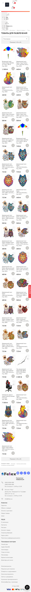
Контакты (4, 525)
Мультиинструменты (7, 574)
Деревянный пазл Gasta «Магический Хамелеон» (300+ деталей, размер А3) (22, 294)
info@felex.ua (8, 499)
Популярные (15, 39)
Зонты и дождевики (7, 577)
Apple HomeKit (5, 547)
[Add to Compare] (13, 51)
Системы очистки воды (21, 463)
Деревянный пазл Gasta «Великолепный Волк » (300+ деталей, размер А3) (8, 217)
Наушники (13, 463)
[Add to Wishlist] (13, 48)
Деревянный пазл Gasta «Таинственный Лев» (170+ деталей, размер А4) (22, 269)
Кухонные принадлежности (9, 579)
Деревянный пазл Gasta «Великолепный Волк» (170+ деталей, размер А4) (8, 269)
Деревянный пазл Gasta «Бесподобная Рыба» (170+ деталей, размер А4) (22, 243)
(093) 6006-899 (9, 482)
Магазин (3, 527)
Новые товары (5, 513)
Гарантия (4, 505)
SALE (2, 516)
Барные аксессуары (7, 557)
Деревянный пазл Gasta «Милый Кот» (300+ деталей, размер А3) (8, 166)
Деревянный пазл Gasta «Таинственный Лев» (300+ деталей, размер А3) (8, 192)
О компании (4, 522)
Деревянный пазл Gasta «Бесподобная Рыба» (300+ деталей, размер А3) (8, 371)
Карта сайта (4, 535)
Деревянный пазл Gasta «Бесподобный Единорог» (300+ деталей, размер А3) (7, 141)
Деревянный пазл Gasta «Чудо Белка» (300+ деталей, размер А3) (8, 346)
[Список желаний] (13, 3)
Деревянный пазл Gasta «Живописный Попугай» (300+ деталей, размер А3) (22, 217)
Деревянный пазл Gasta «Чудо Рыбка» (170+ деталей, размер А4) (22, 64)
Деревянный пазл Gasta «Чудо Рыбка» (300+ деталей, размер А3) (8, 448)
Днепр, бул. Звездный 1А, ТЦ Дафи (15, 492)
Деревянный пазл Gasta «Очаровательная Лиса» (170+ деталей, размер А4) (8, 90)
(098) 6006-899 (9, 484)
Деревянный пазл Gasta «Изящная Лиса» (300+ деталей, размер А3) (22, 320)
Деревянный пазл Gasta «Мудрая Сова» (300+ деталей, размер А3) (8, 320)
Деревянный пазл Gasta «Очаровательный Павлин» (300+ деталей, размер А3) (22, 346)
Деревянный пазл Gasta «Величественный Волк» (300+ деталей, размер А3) (22, 167)
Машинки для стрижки (8, 569)
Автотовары (4, 549)
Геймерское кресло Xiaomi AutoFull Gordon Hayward (8, 396)
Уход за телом (5, 552)
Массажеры (4, 555)
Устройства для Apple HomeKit (7, 465)
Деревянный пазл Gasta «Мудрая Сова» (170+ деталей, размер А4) (8, 243)
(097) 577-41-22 (9, 494)
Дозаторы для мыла (7, 560)
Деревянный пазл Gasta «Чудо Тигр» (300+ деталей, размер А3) (22, 115)
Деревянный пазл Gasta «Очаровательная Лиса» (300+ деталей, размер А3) (22, 423)
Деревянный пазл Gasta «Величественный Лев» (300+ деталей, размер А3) (22, 398)
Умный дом (4, 544)
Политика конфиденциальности (10, 538)
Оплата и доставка (6, 511)
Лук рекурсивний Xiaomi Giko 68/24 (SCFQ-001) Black (21, 370)
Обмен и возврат (6, 508)
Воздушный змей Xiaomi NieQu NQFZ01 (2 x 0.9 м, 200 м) (8, 63)
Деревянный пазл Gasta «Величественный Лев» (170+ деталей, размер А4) (7, 295)
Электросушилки (6, 566)
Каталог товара (5, 530)
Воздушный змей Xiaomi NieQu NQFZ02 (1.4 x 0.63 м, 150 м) (22, 140)
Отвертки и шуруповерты (8, 571)
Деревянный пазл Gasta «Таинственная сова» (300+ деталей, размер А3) (8, 423)
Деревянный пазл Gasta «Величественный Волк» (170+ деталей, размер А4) (22, 192)
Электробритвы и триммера (9, 582)
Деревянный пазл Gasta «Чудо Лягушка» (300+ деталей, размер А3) (8, 115)
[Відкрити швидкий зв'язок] (27, 587)
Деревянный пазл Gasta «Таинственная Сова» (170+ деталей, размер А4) (22, 89)
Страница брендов (6, 533)
